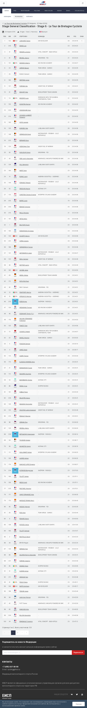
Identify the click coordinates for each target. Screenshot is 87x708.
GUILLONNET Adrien (25, 452)
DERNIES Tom (23, 549)
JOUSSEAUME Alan (25, 110)
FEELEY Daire (23, 582)
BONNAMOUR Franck (25, 368)
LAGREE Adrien (24, 458)
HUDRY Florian (23, 356)
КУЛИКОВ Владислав (26, 470)
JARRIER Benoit (24, 68)
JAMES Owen (23, 350)
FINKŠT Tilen (23, 325)
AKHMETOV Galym (25, 446)
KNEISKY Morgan (24, 507)
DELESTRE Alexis (24, 398)
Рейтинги (29, 16)
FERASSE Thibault (25, 183)
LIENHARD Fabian (24, 41)
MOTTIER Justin (24, 265)
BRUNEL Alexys (24, 58)
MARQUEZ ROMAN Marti (26, 500)
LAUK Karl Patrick (25, 597)
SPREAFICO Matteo (25, 296)
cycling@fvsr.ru (14, 670)
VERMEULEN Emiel (25, 134)
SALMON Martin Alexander (27, 555)
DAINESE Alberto (24, 63)
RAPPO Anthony (24, 586)
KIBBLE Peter (23, 392)
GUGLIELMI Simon (24, 152)
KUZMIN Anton (23, 571)
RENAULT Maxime (24, 416)
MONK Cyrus (23, 386)
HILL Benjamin (24, 164)
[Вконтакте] (72, 694)
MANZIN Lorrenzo (24, 52)
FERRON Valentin (24, 561)
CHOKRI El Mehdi (24, 331)
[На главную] (43, 3)
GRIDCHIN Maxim (24, 189)
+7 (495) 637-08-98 (10, 667)
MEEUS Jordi (23, 482)
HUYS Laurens (23, 122)
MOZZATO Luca (24, 98)
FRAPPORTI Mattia (25, 292)
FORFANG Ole (23, 86)
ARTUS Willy (23, 219)
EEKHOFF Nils (23, 92)
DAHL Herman (23, 259)
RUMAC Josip (23, 176)
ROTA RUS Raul (24, 281)
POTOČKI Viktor (24, 525)
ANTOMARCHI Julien (25, 253)
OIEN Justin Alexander (26, 158)
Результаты (18, 16)
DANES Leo (22, 46)
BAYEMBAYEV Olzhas (25, 380)
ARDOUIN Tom (23, 577)
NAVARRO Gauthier (25, 374)
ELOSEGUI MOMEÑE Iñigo (27, 362)
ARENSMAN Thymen (25, 307)
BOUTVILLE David (24, 537)
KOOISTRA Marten (25, 104)
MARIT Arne (23, 170)
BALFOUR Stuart (24, 225)
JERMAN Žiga (23, 422)
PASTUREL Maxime (25, 488)
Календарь (7, 16)
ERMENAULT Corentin (26, 621)
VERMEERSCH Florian (26, 247)
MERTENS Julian (24, 80)
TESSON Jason (23, 591)
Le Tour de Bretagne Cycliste (15, 23)
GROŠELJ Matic (24, 428)
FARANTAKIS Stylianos (26, 231)
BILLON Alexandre (25, 615)
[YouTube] (82, 694)
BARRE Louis (23, 201)
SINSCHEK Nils (24, 609)
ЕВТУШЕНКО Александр (27, 434)
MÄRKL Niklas (23, 275)
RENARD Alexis (24, 519)
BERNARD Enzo (24, 140)
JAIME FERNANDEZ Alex (26, 494)
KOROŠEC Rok (23, 128)
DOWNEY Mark (23, 566)
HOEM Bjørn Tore (24, 146)
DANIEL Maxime (24, 338)
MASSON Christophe (25, 404)
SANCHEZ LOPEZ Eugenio (27, 464)
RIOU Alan (22, 513)
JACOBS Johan (23, 270)
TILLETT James (24, 476)
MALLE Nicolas (24, 213)
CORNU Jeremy (24, 241)
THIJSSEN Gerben (24, 440)
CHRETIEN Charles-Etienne (27, 195)
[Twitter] (77, 694)
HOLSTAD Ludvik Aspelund (27, 410)
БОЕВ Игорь (23, 301)
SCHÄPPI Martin (24, 236)
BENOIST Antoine (24, 207)
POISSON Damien (24, 344)
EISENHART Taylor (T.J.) (26, 313)
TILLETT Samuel (24, 531)
